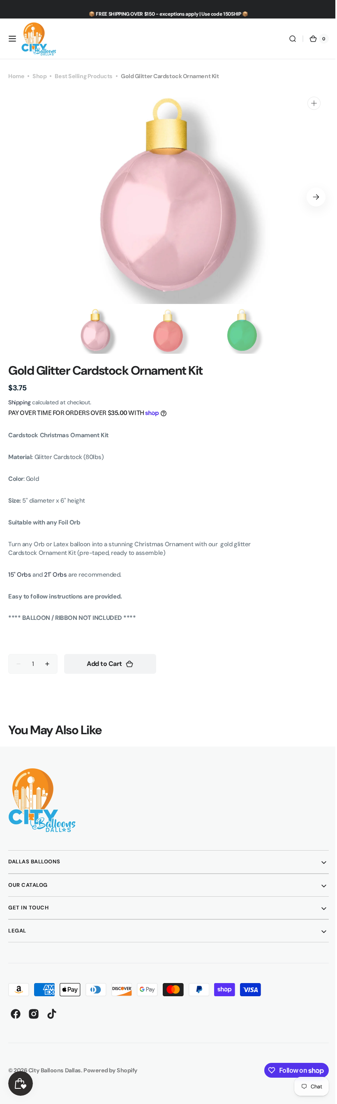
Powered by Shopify (110, 1070)
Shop (39, 76)
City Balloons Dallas (54, 1070)
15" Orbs (20, 575)
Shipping (19, 402)
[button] (12, 39)
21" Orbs (55, 575)
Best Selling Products (84, 76)
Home (16, 76)
